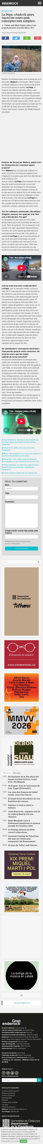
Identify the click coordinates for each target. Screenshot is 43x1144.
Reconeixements (7, 1098)
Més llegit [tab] (16, 773)
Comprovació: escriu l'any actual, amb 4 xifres (21, 532)
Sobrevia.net (15, 1111)
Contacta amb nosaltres (10, 1102)
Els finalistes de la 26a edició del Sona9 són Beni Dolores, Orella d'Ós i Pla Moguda (23, 779)
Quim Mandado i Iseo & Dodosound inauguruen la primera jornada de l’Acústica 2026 (24, 823)
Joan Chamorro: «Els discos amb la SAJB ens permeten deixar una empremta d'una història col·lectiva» (20, 442)
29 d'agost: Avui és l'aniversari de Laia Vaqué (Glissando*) (24, 787)
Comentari (9, 502)
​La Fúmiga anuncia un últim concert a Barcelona (21, 830)
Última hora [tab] (7, 773)
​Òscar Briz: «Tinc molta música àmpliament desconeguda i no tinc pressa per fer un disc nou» (20, 460)
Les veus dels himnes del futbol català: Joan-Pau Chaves (23, 793)
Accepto (23, 1141)
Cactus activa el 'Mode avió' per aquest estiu (20, 473)
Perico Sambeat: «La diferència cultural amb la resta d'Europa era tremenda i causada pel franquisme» (20, 467)
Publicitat (5, 1100)
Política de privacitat (8, 1107)
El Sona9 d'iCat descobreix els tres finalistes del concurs (24, 799)
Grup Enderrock (22, 1003)
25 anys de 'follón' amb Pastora (22, 845)
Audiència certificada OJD (10, 1091)
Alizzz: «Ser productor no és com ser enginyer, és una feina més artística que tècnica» (21, 455)
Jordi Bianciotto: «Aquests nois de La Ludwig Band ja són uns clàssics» (24, 814)
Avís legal (5, 1105)
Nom (7, 485)
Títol (7, 493)
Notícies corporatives (8, 1093)
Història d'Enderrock (8, 1095)
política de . (12, 1141)
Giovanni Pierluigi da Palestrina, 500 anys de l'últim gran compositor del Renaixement (23, 839)
